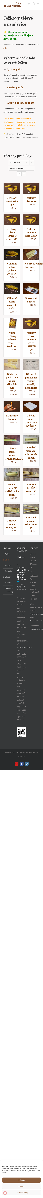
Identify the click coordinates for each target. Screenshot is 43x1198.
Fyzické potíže (15, 69)
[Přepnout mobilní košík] (29, 3)
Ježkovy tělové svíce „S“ (12, 201)
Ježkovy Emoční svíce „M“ (12, 524)
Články (8, 577)
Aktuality (8, 571)
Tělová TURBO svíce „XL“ (31, 232)
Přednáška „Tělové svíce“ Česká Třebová (23, 574)
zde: (5, 48)
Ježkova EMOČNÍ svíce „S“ (31, 488)
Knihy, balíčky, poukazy (20, 102)
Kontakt (8, 583)
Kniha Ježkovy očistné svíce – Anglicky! (11, 339)
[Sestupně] (31, 162)
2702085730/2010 (24, 647)
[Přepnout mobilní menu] (38, 3)
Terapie (8, 565)
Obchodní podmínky (8, 590)
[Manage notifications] (5, 1193)
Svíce (7, 554)
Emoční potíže (15, 87)
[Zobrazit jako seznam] (24, 174)
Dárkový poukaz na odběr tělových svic (12, 381)
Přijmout (21, 1180)
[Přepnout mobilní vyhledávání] (34, 3)
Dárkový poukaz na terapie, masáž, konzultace (31, 381)
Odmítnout (21, 1186)
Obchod (8, 560)
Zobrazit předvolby (21, 1193)
